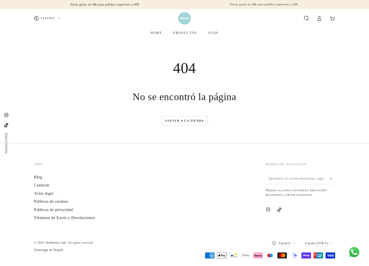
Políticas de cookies (51, 201)
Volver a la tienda (184, 120)
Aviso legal (43, 193)
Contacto (41, 185)
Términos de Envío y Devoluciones (64, 218)
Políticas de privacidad (53, 210)
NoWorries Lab (56, 242)
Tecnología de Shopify (49, 250)
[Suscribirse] (332, 178)
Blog (38, 177)
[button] (306, 18)
